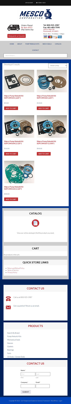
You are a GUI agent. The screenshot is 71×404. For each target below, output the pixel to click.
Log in (60, 401)
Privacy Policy (12, 272)
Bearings (10, 350)
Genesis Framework (44, 401)
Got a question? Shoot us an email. (26, 306)
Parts (9, 353)
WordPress (54, 401)
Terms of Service (13, 270)
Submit (25, 392)
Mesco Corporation (35, 14)
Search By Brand (13, 333)
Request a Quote (16, 36)
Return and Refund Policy (15, 268)
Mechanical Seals (13, 340)
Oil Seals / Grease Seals (16, 357)
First (22, 377)
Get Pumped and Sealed (28, 401)
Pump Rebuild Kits (14, 336)
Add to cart (11, 108)
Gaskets (10, 346)
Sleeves (10, 343)
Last (37, 377)
